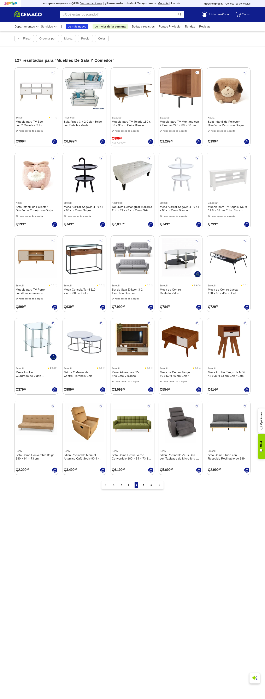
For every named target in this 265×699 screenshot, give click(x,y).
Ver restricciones (85, 3)
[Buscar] (179, 14)
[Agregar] (54, 141)
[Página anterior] (105, 485)
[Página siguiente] (159, 485)
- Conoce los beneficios (227, 3)
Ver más (157, 3)
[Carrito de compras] (241, 14)
